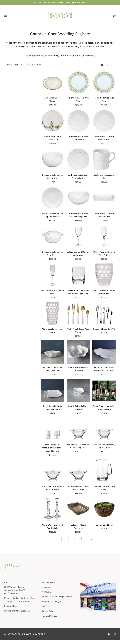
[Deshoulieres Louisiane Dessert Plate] (104, 121)
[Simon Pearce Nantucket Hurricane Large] (104, 390)
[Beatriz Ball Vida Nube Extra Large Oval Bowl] (104, 352)
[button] (98, 582)
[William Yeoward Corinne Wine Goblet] (104, 236)
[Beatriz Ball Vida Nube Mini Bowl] (78, 390)
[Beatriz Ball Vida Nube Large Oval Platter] (52, 390)
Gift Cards (46, 606)
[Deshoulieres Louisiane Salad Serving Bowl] (78, 198)
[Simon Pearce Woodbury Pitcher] (104, 470)
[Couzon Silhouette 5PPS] (104, 313)
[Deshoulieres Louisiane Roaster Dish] (104, 198)
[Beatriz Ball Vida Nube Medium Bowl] (52, 352)
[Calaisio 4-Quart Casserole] (78, 509)
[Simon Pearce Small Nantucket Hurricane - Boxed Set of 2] (52, 429)
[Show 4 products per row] (112, 65)
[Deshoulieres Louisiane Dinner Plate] (78, 121)
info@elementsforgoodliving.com (19, 611)
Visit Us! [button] (8, 583)
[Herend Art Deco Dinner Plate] (78, 82)
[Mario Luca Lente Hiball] (52, 313)
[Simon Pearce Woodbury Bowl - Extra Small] (78, 429)
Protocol (11, 634)
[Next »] (91, 539)
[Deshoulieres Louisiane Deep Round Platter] (52, 198)
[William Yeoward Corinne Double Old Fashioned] (78, 275)
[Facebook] (109, 634)
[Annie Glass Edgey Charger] (52, 82)
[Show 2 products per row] (101, 65)
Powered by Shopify (35, 634)
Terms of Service (49, 616)
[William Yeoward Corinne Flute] (52, 275)
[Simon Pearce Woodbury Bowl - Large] (78, 470)
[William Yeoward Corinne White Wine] (78, 236)
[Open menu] (8, 16)
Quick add (52, 91)
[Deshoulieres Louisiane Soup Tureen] (52, 236)
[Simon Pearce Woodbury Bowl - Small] (104, 429)
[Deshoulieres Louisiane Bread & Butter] (78, 159)
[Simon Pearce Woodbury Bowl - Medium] (52, 470)
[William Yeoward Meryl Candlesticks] (52, 509)
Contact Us (47, 592)
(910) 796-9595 (11, 593)
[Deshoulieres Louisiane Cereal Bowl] (52, 159)
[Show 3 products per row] (106, 65)
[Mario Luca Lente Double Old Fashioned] (104, 275)
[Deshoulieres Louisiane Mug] (104, 159)
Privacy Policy (48, 611)
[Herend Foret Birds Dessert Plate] (52, 121)
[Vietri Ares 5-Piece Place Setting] (78, 313)
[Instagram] (114, 634)
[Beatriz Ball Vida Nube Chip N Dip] (78, 352)
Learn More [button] (48, 583)
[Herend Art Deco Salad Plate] (104, 82)
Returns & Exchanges (51, 601)
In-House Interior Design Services (57, 596)
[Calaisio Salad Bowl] (104, 509)
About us (46, 587)
